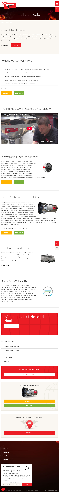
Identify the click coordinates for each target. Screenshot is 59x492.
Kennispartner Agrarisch (12, 346)
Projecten (4, 45)
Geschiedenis (8, 357)
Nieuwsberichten (28, 374)
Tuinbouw (29, 405)
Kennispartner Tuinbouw (11, 350)
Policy (23, 490)
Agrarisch (28, 401)
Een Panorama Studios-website (51, 490)
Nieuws (6, 354)
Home (2, 22)
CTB (33, 490)
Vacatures (6, 463)
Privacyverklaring (28, 490)
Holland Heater (7, 341)
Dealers (28, 433)
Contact (6, 361)
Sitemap (36, 490)
